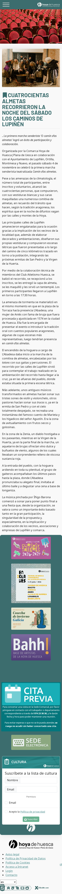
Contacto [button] (11, 875)
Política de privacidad (32, 811)
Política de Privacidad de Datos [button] (26, 858)
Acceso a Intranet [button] (17, 867)
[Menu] (6, 5)
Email (12, 803)
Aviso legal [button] (12, 854)
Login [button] (9, 871)
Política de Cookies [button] (18, 862)
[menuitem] (34, 854)
